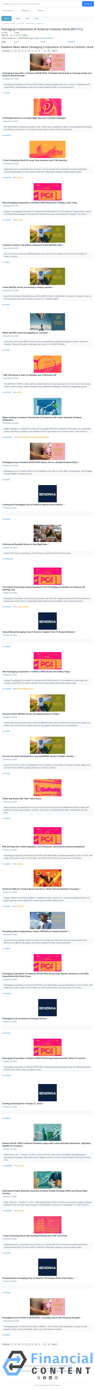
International (30, 23)
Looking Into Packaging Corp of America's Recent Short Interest (33, 504)
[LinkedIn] (50, 1378)
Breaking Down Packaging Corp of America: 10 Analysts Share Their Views (38, 1278)
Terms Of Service (69, 1371)
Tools (36, 18)
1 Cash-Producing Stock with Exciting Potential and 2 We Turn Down (34, 1235)
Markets (6, 18)
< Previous (6, 51)
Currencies (20, 23)
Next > (54, 51)
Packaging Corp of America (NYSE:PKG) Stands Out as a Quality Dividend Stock (41, 462)
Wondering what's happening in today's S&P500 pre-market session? (36, 931)
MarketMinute (8, 437)
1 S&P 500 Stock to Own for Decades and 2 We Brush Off (29, 375)
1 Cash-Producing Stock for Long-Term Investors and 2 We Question (34, 160)
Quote (16, 42)
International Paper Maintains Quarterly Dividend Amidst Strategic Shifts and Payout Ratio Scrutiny (44, 1192)
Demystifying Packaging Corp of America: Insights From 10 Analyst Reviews (39, 632)
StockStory (8, 135)
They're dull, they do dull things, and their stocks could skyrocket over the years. (38, 553)
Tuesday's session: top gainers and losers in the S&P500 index (33, 245)
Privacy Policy (54, 1371)
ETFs (27, 18)
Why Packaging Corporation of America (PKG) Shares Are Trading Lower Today (39, 202)
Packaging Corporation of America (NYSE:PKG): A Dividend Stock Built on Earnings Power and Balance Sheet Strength (47, 74)
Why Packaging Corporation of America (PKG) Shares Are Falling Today (36, 671)
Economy (20, 177)
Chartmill (7, 93)
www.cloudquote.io (65, 1366)
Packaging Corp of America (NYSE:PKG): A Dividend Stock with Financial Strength (42, 1317)
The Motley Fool (9, 559)
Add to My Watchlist (46, 38)
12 (49, 51)
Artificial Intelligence (24, 437)
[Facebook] (44, 1378)
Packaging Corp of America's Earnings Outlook (25, 1018)
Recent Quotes (8, 10)
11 (45, 51)
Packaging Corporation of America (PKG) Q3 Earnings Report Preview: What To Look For (44, 1058)
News (13, 23)
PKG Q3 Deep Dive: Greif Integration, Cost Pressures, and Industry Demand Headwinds (43, 846)
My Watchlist (25, 10)
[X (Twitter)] (38, 1378)
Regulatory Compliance (43, 437)
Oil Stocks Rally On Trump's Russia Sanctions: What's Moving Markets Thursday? (42, 889)
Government (20, 906)
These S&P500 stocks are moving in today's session (28, 287)
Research (71, 42)
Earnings (20, 220)
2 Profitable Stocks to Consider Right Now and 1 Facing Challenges (34, 118)
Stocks (18, 18)
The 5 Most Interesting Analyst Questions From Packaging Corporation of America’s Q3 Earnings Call (43, 588)
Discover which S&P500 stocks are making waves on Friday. (32, 714)
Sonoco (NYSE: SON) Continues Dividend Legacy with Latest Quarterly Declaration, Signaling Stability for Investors (46, 1144)
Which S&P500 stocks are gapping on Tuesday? (26, 332)
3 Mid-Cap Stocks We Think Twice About (21, 798)
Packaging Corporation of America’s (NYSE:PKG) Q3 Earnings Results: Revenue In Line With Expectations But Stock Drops (45, 974)
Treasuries (39, 23)
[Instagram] (56, 1378)
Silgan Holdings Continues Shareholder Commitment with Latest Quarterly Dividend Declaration (42, 418)
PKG (79, 29)
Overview (6, 23)
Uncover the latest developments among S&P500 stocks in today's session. (39, 756)
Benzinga (7, 519)
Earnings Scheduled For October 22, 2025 (23, 1103)
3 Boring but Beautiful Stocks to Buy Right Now (25, 544)
